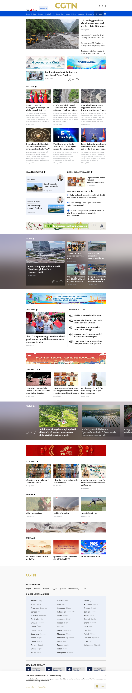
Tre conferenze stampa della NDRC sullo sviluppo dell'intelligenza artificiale (87, 328)
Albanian (36, 601)
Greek (36, 649)
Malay (64, 630)
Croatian (37, 623)
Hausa (36, 652)
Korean (62, 623)
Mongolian (64, 634)
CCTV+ (84, 589)
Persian (63, 645)
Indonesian (66, 612)
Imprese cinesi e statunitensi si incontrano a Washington (88, 335)
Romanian (91, 604)
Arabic (36, 604)
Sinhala (89, 615)
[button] (69, 79)
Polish (62, 649)
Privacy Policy (30, 687)
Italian (62, 615)
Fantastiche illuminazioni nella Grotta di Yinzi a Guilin (88, 321)
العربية (54, 589)
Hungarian (64, 608)
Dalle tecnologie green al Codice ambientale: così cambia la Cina (34, 207)
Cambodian (37, 619)
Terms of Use (42, 687)
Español (37, 589)
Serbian (90, 612)
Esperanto (38, 634)
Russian (90, 608)
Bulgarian (38, 615)
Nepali (61, 641)
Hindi (61, 604)
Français (46, 589)
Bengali (35, 612)
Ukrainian (91, 638)
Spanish (90, 619)
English (28, 589)
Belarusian (39, 608)
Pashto (88, 601)
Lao (60, 626)
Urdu (87, 641)
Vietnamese (92, 645)
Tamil (88, 626)
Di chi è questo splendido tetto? (88, 315)
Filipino (36, 638)
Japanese (64, 619)
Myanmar (65, 638)
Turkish (89, 634)
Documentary (73, 589)
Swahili (90, 623)
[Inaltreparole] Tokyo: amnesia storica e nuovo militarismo (50, 185)
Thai (87, 630)
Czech (36, 626)
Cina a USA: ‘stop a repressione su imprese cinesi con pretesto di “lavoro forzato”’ (89, 342)
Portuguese (65, 652)
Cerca (100, 14)
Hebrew (62, 601)
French (36, 641)
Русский (63, 589)
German (37, 645)
